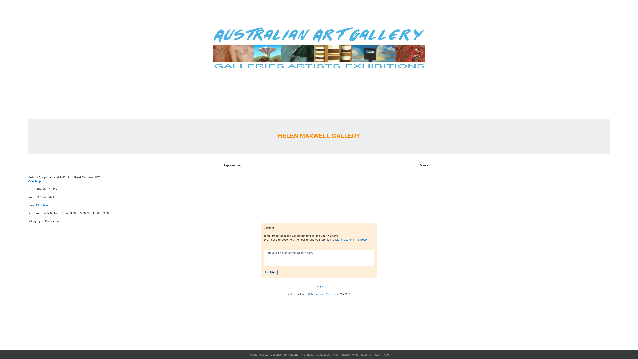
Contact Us (323, 354)
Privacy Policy (349, 354)
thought (319, 286)
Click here (42, 205)
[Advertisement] (319, 94)
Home (253, 354)
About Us (367, 354)
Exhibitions (291, 354)
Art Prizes (307, 354)
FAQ (335, 354)
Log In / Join (383, 354)
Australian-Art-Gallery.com (324, 294)
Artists (264, 354)
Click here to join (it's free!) (349, 239)
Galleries (276, 354)
